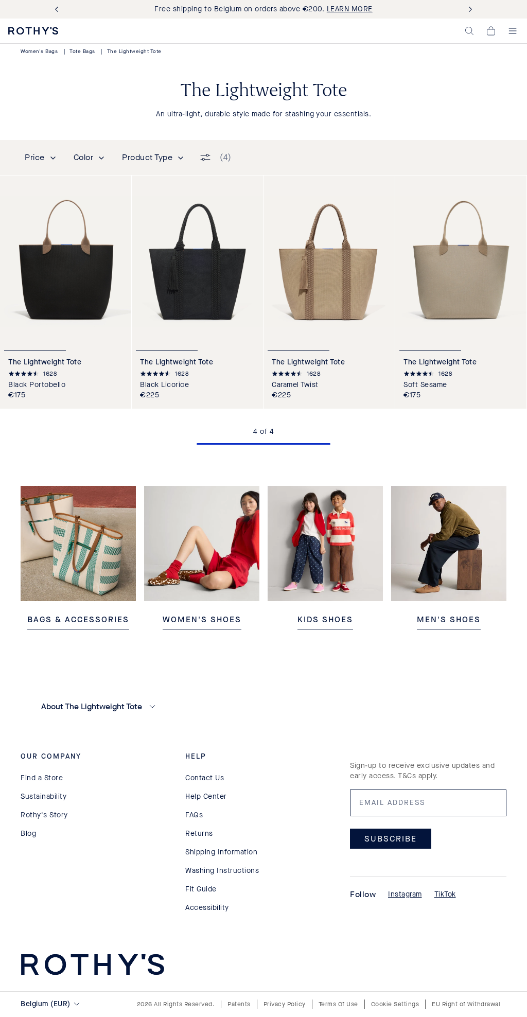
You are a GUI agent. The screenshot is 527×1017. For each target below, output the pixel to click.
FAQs (194, 815)
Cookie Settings (395, 1004)
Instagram (405, 894)
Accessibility (207, 908)
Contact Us (204, 778)
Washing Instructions (222, 870)
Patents (239, 1004)
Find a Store (42, 778)
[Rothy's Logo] (33, 30)
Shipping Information (221, 852)
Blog (28, 833)
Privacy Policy (285, 1004)
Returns (199, 833)
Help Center (206, 796)
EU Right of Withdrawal (466, 1004)
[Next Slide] (468, 9)
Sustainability (43, 796)
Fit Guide (201, 889)
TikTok (445, 894)
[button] (469, 31)
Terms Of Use (338, 1004)
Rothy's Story (44, 815)
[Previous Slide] (58, 9)
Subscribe (390, 838)
